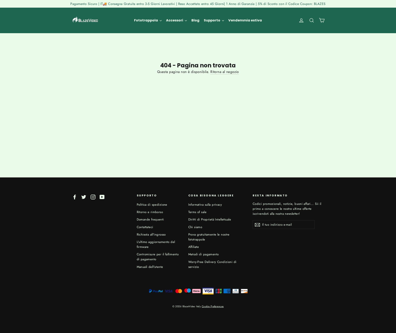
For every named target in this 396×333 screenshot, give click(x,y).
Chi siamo (195, 227)
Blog (195, 20)
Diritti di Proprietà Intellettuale (209, 219)
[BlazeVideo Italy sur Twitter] (83, 196)
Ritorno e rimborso (150, 212)
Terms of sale (197, 212)
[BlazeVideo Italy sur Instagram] (93, 196)
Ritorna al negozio (224, 71)
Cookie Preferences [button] (213, 306)
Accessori (175, 20)
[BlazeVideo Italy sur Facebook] (74, 196)
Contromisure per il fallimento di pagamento (158, 256)
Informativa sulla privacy (205, 204)
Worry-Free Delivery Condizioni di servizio (212, 264)
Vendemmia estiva (245, 20)
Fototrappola (146, 20)
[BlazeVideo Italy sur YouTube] (102, 196)
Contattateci (145, 227)
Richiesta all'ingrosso (151, 234)
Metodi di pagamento (203, 254)
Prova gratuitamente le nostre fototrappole (209, 237)
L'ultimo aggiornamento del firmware (156, 244)
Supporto (212, 20)
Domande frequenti (150, 219)
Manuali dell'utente (150, 267)
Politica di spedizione (152, 204)
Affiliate (193, 247)
